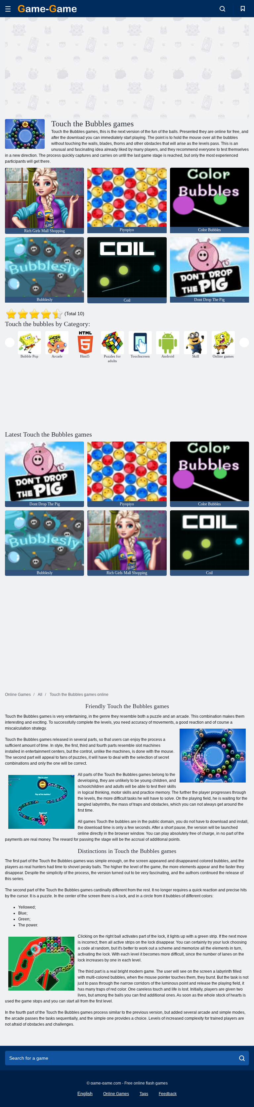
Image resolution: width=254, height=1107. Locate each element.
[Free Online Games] (47, 8)
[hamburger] (8, 9)
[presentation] (10, 342)
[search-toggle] (222, 8)
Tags (144, 1093)
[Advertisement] (66, 67)
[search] (242, 1058)
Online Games (116, 1093)
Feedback (168, 1093)
